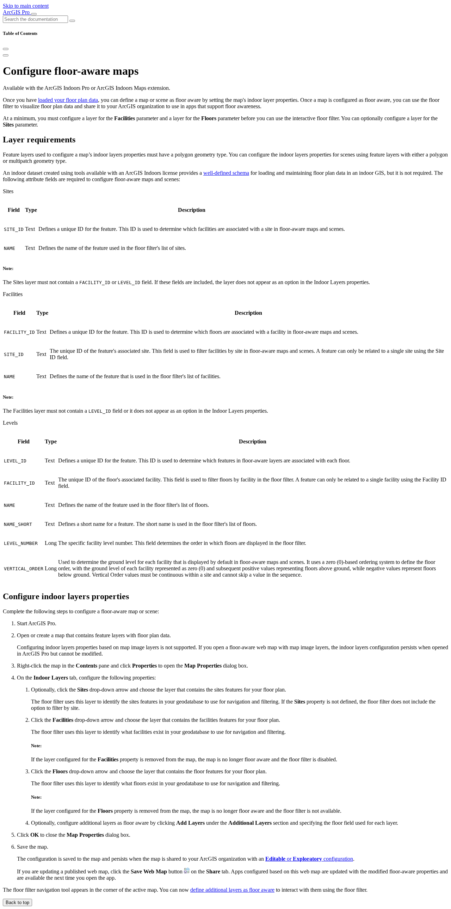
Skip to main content (26, 6)
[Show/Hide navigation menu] (34, 14)
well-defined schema (226, 173)
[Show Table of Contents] (5, 55)
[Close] (5, 49)
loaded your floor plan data (68, 100)
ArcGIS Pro (17, 12)
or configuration (309, 859)
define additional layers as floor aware (232, 890)
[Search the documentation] (72, 21)
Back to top (17, 902)
